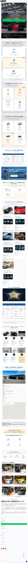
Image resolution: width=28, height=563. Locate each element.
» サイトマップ (2, 529)
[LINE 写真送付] (8, 439)
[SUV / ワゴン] (8, 139)
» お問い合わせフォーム (3, 528)
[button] (14, 52)
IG (1, 548)
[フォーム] (19, 444)
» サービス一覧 (2, 527)
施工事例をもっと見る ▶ (14, 499)
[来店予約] (8, 444)
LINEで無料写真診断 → (14, 20)
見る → (23, 155)
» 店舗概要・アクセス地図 (3, 525)
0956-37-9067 (14, 23)
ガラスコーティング (12, 304)
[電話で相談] (19, 439)
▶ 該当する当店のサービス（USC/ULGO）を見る (8, 230)
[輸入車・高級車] (19, 139)
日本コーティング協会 (8, 503)
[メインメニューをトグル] (26, 1)
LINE (5, 548)
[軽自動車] (8, 127)
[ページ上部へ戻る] (26, 561)
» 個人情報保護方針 (3, 526)
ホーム (2, 39)
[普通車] (19, 127)
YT (3, 548)
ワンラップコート (21, 304)
